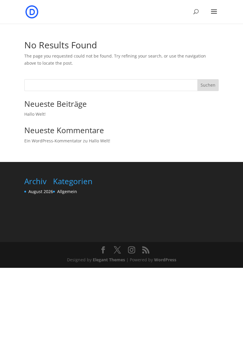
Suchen (208, 85)
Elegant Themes (109, 259)
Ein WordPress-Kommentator (53, 141)
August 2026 (40, 191)
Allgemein (67, 191)
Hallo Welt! (35, 114)
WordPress (165, 259)
